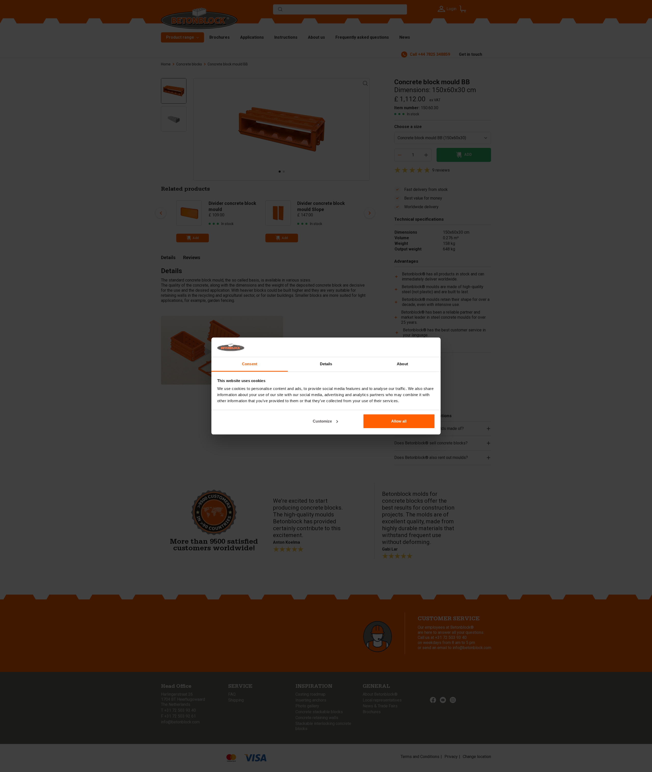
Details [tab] (326, 364)
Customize (322, 421)
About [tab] (402, 364)
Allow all (398, 421)
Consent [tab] (249, 364)
